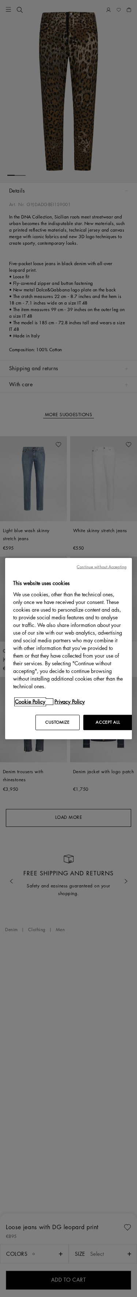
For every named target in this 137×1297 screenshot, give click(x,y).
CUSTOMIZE (57, 722)
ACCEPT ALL (108, 722)
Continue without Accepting (101, 567)
